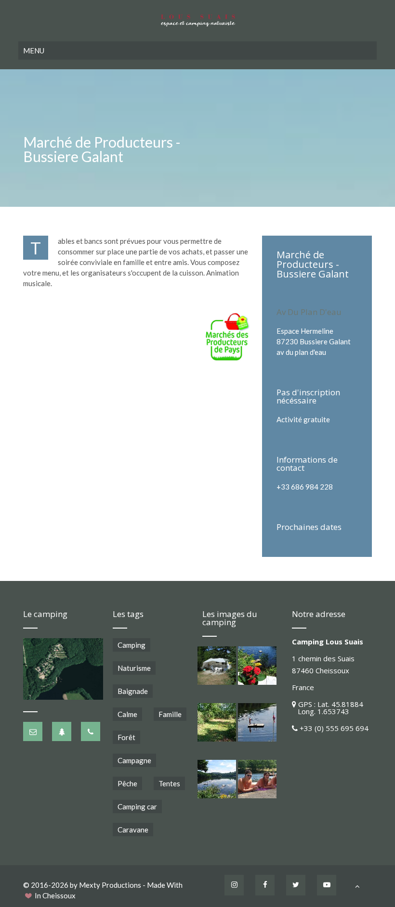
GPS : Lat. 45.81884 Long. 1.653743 (327, 707)
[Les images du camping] (217, 665)
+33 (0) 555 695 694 (334, 728)
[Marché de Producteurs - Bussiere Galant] (228, 337)
